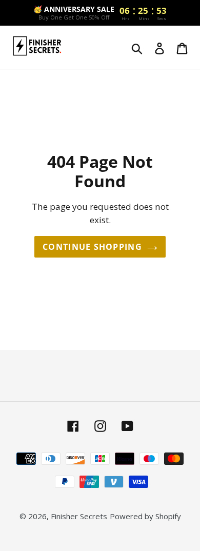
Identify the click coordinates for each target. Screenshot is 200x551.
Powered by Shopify (145, 516)
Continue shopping (92, 246)
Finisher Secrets (79, 516)
